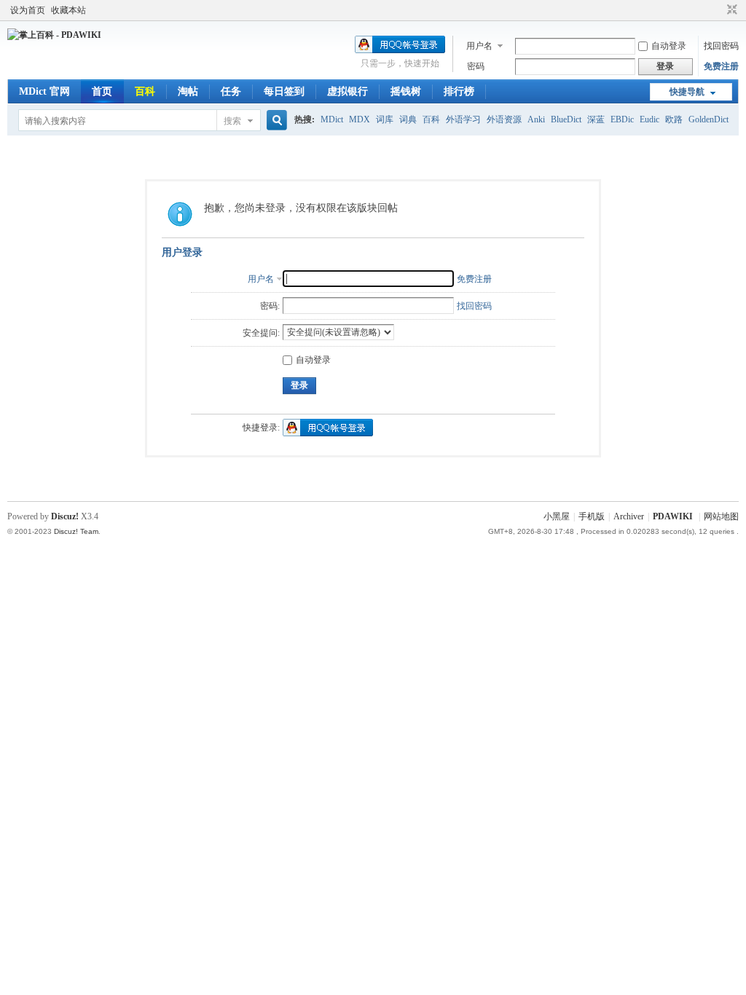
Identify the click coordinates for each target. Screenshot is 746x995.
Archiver (628, 516)
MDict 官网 (44, 91)
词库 (384, 119)
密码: (270, 306)
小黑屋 (556, 516)
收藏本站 (68, 10)
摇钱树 (405, 91)
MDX (359, 119)
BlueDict (566, 119)
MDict (332, 119)
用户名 (479, 46)
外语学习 (463, 119)
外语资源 (504, 119)
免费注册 (721, 66)
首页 (102, 91)
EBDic (622, 119)
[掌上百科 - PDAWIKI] (54, 35)
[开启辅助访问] (718, 10)
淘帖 (188, 91)
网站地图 (721, 516)
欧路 (674, 119)
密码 (475, 66)
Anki (536, 119)
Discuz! (65, 516)
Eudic (649, 119)
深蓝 (596, 119)
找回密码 (721, 46)
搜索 (232, 121)
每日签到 (284, 91)
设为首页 (27, 10)
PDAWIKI (673, 516)
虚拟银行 (347, 91)
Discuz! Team (76, 531)
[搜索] (274, 120)
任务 (231, 91)
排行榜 (459, 91)
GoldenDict (708, 119)
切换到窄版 (730, 10)
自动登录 (668, 46)
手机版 (591, 516)
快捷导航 (687, 92)
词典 (408, 119)
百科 (145, 91)
